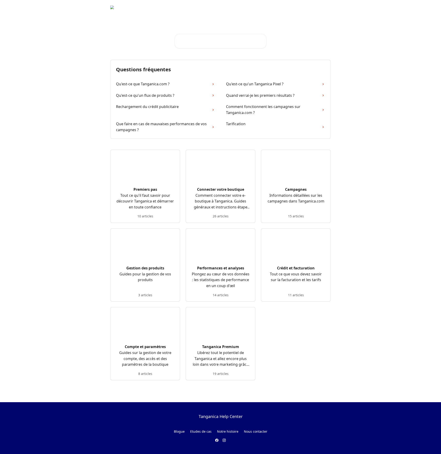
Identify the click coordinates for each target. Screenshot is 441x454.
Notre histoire (227, 431)
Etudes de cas (201, 431)
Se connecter (293, 7)
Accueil (271, 7)
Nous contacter (255, 431)
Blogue (179, 431)
